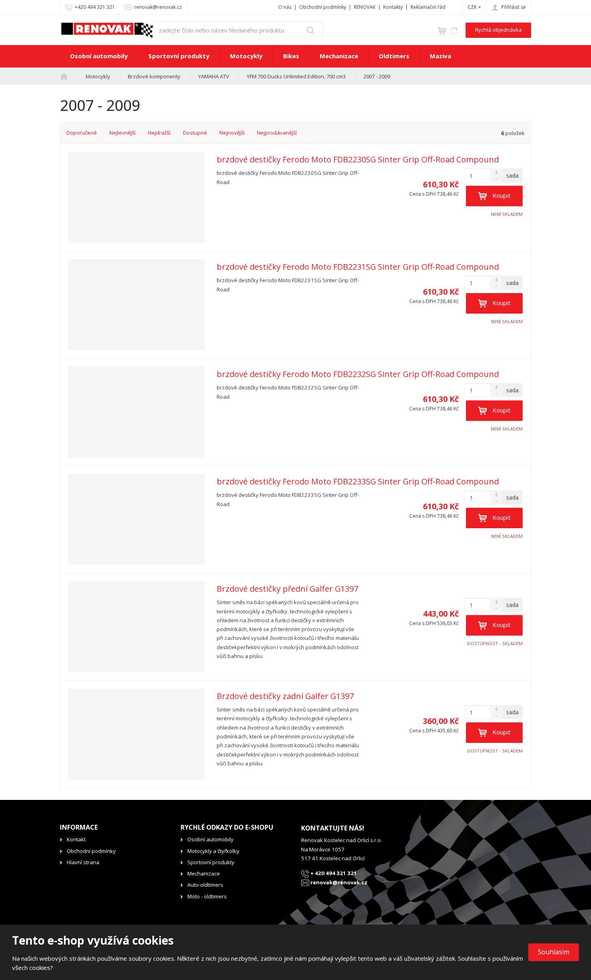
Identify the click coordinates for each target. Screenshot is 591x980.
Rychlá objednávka (498, 29)
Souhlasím (553, 951)
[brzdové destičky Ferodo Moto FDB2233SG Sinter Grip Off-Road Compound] (136, 519)
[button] (472, 7)
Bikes (291, 56)
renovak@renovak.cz (338, 882)
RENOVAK (365, 7)
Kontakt (76, 839)
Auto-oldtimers (205, 884)
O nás (284, 7)
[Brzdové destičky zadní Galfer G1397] (136, 734)
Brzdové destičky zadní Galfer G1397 (285, 696)
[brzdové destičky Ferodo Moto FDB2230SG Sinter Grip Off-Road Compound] (136, 197)
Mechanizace (339, 56)
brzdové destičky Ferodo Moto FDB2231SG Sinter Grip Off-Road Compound (358, 267)
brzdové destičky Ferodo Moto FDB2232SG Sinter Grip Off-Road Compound (358, 374)
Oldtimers (394, 56)
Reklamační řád (427, 7)
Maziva (440, 56)
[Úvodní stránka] (107, 29)
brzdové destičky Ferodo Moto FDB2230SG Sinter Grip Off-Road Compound (358, 159)
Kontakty (393, 7)
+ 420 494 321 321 (333, 873)
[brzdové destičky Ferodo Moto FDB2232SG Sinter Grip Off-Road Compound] (136, 412)
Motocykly (246, 56)
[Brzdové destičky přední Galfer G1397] (136, 626)
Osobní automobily (99, 56)
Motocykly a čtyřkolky (213, 851)
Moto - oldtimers (207, 896)
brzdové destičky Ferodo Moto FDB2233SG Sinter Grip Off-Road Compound (358, 481)
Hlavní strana (83, 862)
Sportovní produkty (178, 56)
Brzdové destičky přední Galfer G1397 (287, 589)
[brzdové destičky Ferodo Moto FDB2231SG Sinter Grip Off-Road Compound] (136, 304)
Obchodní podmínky (322, 7)
